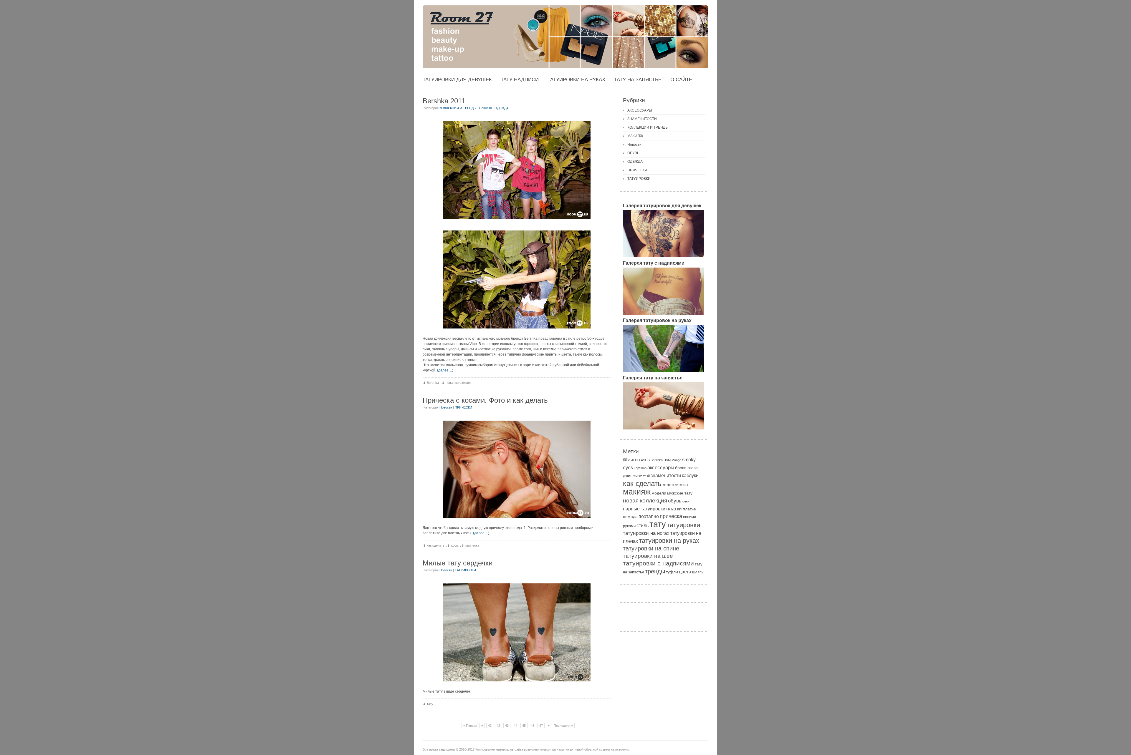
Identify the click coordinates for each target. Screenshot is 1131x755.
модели (659, 493)
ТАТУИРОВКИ (465, 570)
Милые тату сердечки (457, 563)
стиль (642, 525)
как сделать (435, 545)
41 (490, 725)
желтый (644, 476)
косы (455, 545)
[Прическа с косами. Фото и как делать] (517, 469)
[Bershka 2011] (517, 170)
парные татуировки (644, 508)
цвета (685, 571)
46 (532, 725)
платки (674, 509)
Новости (485, 108)
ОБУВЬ (633, 153)
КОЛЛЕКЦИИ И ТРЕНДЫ (458, 108)
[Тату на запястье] (663, 428)
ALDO (635, 460)
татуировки (683, 525)
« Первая (470, 725)
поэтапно (649, 516)
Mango (676, 460)
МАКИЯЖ (635, 136)
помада (630, 516)
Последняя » (563, 725)
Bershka (433, 382)
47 (541, 725)
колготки (670, 484)
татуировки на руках (669, 540)
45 (524, 725)
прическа (472, 545)
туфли (672, 572)
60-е (626, 460)
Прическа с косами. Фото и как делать (485, 400)
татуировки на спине (651, 548)
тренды (655, 571)
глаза (692, 467)
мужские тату (679, 493)
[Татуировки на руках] (663, 371)
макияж (637, 491)
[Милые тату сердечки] (517, 632)
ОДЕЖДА (501, 108)
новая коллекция (458, 382)
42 (498, 725)
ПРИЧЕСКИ (463, 407)
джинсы (630, 475)
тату (430, 704)
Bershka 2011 (444, 101)
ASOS (645, 460)
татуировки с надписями (658, 563)
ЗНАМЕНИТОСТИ (642, 119)
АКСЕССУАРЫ (639, 110)
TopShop (640, 468)
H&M (667, 460)
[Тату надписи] (663, 313)
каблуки (690, 475)
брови (681, 467)
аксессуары (660, 467)
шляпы (698, 572)
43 (507, 725)
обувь (675, 501)
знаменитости (666, 475)
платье (689, 509)
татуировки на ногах (646, 533)
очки (685, 501)
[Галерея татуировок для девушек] (663, 256)
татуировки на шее (648, 556)
